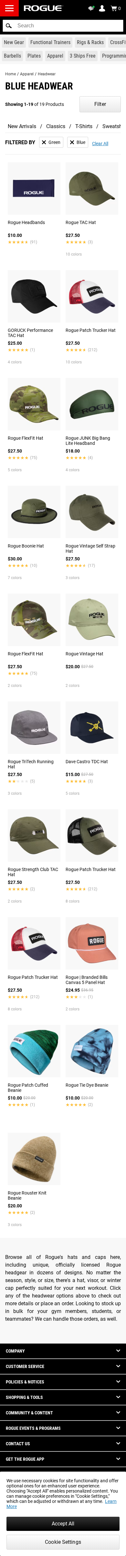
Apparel (27, 74)
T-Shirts (83, 126)
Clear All (100, 143)
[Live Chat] (92, 8)
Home (10, 74)
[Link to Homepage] (43, 8)
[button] (9, 26)
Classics (55, 126)
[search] (63, 26)
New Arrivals (22, 126)
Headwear (47, 74)
